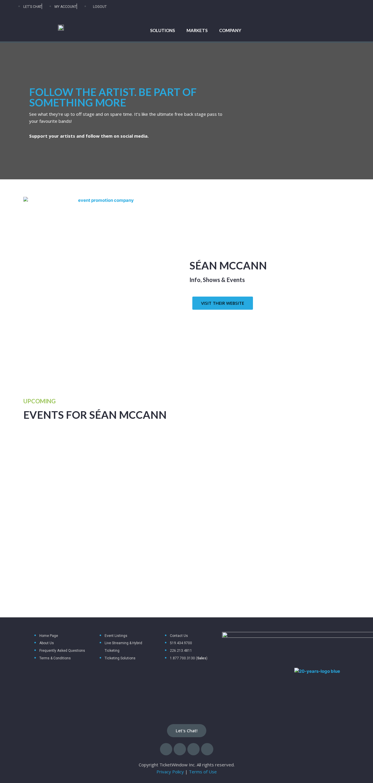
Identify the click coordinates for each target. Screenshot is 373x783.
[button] (222, 303)
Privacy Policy (170, 772)
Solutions (162, 30)
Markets (196, 30)
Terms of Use (203, 772)
